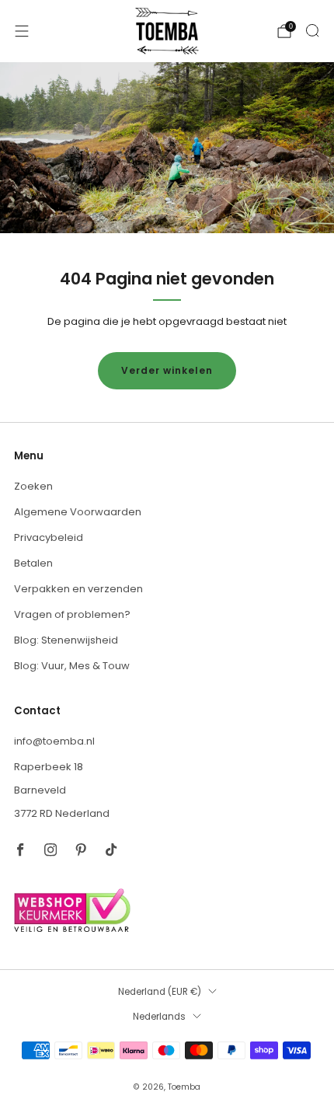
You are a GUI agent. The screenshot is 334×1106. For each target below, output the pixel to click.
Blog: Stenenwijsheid (66, 640)
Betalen (33, 563)
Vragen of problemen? (72, 614)
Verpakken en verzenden (78, 588)
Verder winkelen (167, 370)
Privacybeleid (48, 537)
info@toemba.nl (54, 741)
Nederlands (159, 1016)
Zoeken (33, 486)
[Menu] (22, 31)
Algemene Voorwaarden (77, 511)
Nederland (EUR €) (159, 992)
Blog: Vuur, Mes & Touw (72, 665)
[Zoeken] (312, 30)
